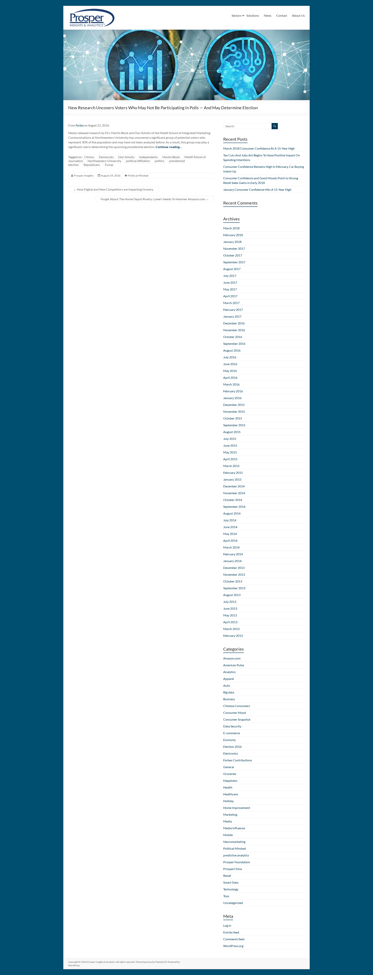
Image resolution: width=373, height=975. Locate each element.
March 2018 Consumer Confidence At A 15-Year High (259, 148)
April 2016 (230, 377)
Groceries (229, 774)
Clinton (89, 157)
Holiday (228, 801)
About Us (298, 15)
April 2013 (230, 622)
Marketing (230, 814)
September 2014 (234, 506)
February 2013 (233, 635)
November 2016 (234, 330)
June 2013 (230, 608)
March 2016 (231, 384)
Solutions (252, 15)
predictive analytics (236, 855)
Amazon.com (232, 658)
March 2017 (231, 303)
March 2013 (231, 629)
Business (229, 699)
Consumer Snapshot (236, 719)
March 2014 (231, 547)
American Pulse (233, 665)
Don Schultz (126, 157)
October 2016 (232, 337)
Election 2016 (232, 746)
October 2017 (232, 255)
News (267, 15)
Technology (230, 889)
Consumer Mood (234, 712)
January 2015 (232, 479)
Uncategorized (233, 903)
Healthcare (230, 794)
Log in (227, 925)
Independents (148, 157)
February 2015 (233, 472)
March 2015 (231, 466)
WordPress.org (233, 946)
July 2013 (229, 601)
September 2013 (234, 588)
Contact (281, 15)
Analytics (229, 672)
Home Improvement (236, 807)
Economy (229, 740)
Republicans (92, 164)
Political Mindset (138, 175)
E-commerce (231, 733)
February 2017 (233, 309)
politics (159, 161)
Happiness (230, 780)
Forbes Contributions (237, 760)
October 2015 (232, 418)
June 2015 (230, 445)
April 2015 (230, 459)
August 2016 (232, 350)
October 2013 (232, 581)
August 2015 (232, 432)
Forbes (80, 125)
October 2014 (232, 500)
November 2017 (234, 248)
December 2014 (234, 486)
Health (227, 787)
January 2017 (232, 316)
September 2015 (234, 425)
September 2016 (234, 343)
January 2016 (232, 398)
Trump (109, 164)
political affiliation (138, 161)
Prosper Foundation (236, 862)
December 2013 (234, 567)
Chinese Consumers (236, 706)
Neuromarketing (234, 841)
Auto (226, 685)
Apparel (228, 678)
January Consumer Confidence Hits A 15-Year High (257, 189)
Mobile (228, 835)
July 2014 (229, 520)
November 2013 (234, 574)
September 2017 (234, 262)
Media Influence (234, 828)
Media (227, 821)
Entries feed (231, 932)
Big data (228, 692)
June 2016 (230, 364)
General (228, 767)
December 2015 (234, 404)
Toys (226, 896)
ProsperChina (232, 869)
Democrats (106, 157)
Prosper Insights (83, 175)
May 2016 (230, 371)
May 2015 (230, 452)
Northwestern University (104, 161)
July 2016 (229, 357)
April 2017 (230, 296)
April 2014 (230, 540)
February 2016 (233, 391)
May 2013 (230, 615)
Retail (227, 875)
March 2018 (231, 228)
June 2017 (230, 282)
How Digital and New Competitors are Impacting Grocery (113, 189)
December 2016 (234, 323)
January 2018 (232, 242)
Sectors (236, 15)
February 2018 (233, 235)
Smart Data (230, 882)
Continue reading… (169, 147)
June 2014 (230, 527)
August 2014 (232, 513)
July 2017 (229, 275)
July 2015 (229, 438)
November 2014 (234, 493)
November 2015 (234, 411)
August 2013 (232, 595)
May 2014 (230, 534)
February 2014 (233, 554)
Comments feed (233, 939)
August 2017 (232, 269)
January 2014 (232, 561)
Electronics (230, 753)
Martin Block (171, 157)
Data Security (232, 726)
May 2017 (230, 289)
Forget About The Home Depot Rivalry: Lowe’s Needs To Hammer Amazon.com (155, 199)
